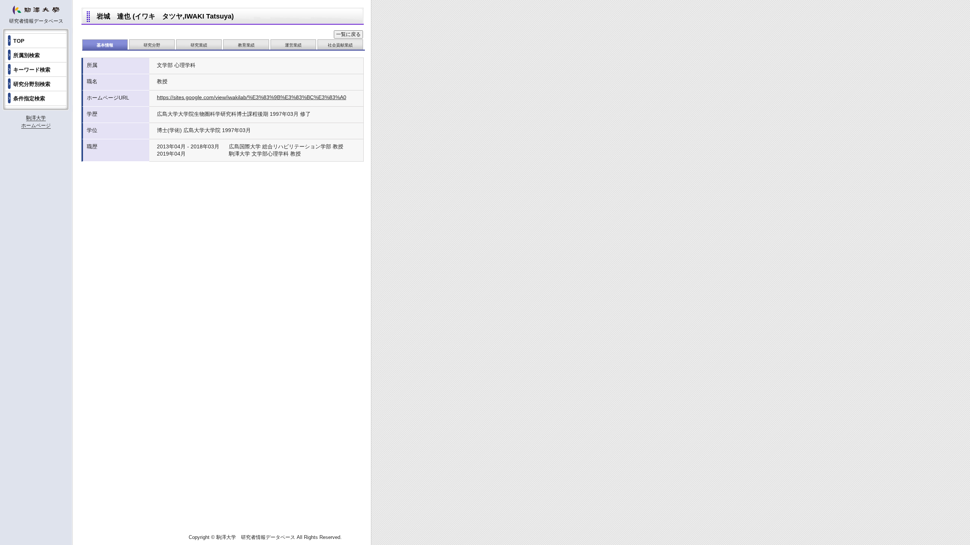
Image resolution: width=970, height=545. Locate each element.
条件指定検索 (29, 98)
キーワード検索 (31, 70)
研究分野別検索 (31, 84)
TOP (18, 41)
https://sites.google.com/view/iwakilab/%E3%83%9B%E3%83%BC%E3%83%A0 (251, 97)
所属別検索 (26, 55)
